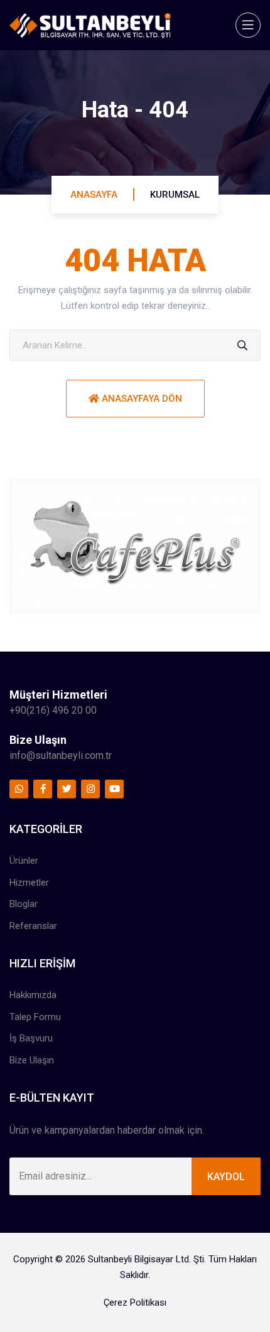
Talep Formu (35, 1017)
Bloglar (23, 904)
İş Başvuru (31, 1038)
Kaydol (226, 1177)
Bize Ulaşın (31, 1060)
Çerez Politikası (135, 1302)
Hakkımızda (33, 995)
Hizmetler (29, 882)
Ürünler (23, 860)
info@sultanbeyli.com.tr (60, 755)
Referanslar (33, 926)
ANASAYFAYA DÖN (140, 398)
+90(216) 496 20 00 (53, 710)
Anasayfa (93, 194)
